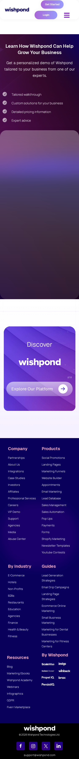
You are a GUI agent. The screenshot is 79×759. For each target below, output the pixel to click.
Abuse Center (17, 539)
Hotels (12, 582)
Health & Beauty (18, 629)
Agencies (14, 525)
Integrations (16, 471)
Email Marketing (52, 491)
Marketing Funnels (53, 471)
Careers (13, 505)
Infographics (15, 693)
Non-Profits (15, 589)
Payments (48, 525)
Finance (13, 623)
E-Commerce (16, 575)
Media (12, 532)
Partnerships (16, 458)
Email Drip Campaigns (55, 587)
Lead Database (51, 498)
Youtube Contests (53, 552)
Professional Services (22, 498)
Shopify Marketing (53, 539)
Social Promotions (53, 458)
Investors (14, 485)
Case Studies (16, 478)
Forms (46, 532)
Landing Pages (51, 464)
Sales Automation (53, 512)
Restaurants (16, 602)
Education (14, 609)
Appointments (51, 485)
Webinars (13, 687)
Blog (10, 666)
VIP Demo (14, 512)
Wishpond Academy (19, 680)
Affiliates (13, 491)
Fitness (12, 636)
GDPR (10, 700)
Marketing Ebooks (18, 673)
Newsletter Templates (56, 545)
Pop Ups (47, 518)
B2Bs (11, 595)
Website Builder (52, 478)
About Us (14, 464)
